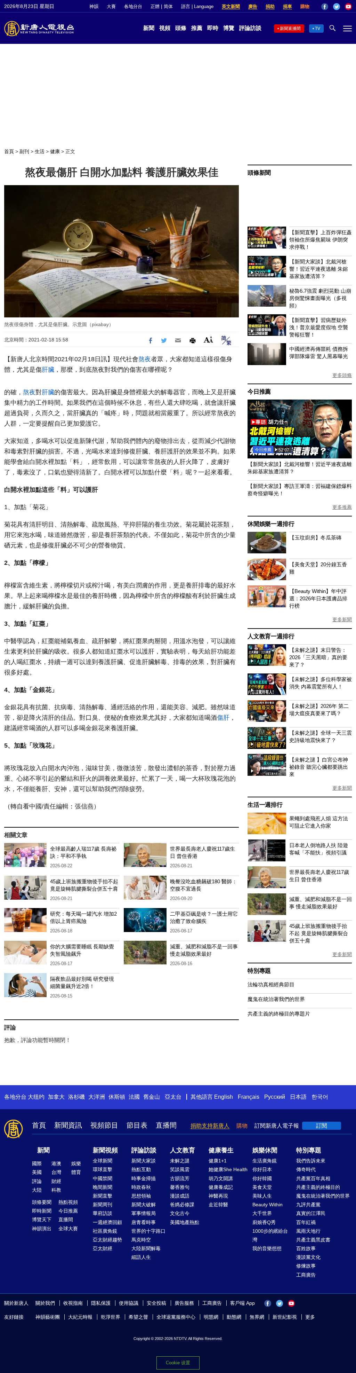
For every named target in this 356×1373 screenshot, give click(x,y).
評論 (37, 1181)
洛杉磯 (76, 1097)
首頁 (9, 151)
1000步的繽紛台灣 (270, 1235)
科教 (56, 1190)
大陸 (37, 1190)
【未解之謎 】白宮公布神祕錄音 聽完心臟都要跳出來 (318, 767)
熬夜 (144, 359)
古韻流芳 (179, 1178)
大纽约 (36, 1097)
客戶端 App (242, 1303)
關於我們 (45, 1303)
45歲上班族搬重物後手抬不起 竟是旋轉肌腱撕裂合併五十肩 (318, 933)
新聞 (148, 28)
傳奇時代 (306, 1169)
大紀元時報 (80, 1317)
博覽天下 (41, 1219)
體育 (76, 1172)
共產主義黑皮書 (313, 1239)
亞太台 (173, 1097)
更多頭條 (342, 375)
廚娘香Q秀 (264, 1222)
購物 (304, 6)
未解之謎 (179, 1160)
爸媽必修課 (182, 1204)
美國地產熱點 (184, 1222)
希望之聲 (138, 1317)
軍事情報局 (143, 1213)
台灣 (56, 1172)
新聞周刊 (102, 1204)
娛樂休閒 (264, 1150)
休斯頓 (116, 1097)
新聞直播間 (290, 28)
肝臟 (48, 369)
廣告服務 (184, 1303)
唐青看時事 (143, 1222)
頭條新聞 (259, 172)
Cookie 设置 (178, 1362)
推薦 (196, 28)
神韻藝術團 (47, 1317)
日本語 (298, 1097)
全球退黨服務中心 (175, 1317)
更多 (310, 1317)
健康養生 (221, 1150)
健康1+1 (218, 1160)
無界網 (257, 1317)
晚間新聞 (102, 1187)
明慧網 (211, 1317)
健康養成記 (221, 1187)
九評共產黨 (308, 1204)
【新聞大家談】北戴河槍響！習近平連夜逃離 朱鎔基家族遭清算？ (318, 269)
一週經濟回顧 (107, 1222)
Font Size (208, 339)
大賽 (111, 6)
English (223, 1097)
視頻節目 (104, 1125)
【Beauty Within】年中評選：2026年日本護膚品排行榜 (318, 598)
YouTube (348, 6)
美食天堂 (262, 1187)
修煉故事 (306, 1266)
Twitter (336, 6)
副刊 (24, 151)
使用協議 (128, 1303)
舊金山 (151, 1097)
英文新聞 (231, 6)
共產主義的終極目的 (318, 1187)
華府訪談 (102, 1213)
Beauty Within (267, 1204)
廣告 (252, 6)
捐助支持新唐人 (210, 1126)
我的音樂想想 (267, 1248)
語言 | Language (197, 6)
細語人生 (141, 1257)
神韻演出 (41, 1228)
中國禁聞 (102, 1178)
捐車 (287, 6)
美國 (37, 1172)
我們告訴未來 (310, 1160)
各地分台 (133, 6)
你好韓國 (262, 1178)
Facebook (324, 6)
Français (248, 1097)
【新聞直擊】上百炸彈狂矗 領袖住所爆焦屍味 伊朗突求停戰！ (320, 239)
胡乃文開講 (221, 1178)
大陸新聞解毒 (146, 1248)
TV (317, 28)
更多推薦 (342, 507)
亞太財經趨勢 (107, 1239)
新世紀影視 (285, 1317)
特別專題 (259, 971)
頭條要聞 (41, 1202)
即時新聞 (41, 1211)
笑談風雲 (179, 1169)
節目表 (137, 1125)
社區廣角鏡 (105, 1231)
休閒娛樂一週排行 (271, 524)
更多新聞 (342, 619)
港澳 (56, 1163)
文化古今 (179, 1213)
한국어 (320, 1097)
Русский (274, 1097)
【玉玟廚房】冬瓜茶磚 (315, 537)
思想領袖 (141, 1196)
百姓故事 (306, 1248)
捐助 (270, 6)
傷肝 (223, 717)
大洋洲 (96, 1097)
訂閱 (321, 1126)
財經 (56, 1181)
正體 (155, 6)
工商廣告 (306, 1275)
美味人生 (262, 1196)
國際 (37, 1163)
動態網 (234, 1317)
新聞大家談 (143, 1160)
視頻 (164, 28)
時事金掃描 (143, 1178)
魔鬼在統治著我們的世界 (276, 999)
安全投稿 (156, 1303)
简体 (168, 6)
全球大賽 (68, 1228)
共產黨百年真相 (313, 1178)
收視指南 (73, 1303)
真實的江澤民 (310, 1213)
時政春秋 (141, 1187)
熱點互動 (141, 1169)
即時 (212, 28)
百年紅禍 (306, 1222)
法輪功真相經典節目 (271, 984)
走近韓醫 (218, 1204)
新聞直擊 (102, 1196)
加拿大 (56, 1097)
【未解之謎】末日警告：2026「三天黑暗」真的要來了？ (318, 657)
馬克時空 (141, 1239)
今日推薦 (259, 391)
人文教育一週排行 (271, 636)
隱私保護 (101, 1303)
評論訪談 (250, 28)
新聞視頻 (105, 1150)
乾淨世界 (110, 1317)
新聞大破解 (143, 1204)
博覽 (228, 28)
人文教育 (182, 1150)
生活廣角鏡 (264, 1160)
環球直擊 (102, 1169)
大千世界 (262, 1213)
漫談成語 (179, 1196)
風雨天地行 (308, 1231)
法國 (134, 1097)
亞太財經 (102, 1248)
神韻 (93, 6)
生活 (39, 151)
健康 (55, 151)
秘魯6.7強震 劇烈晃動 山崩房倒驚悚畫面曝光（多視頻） (320, 298)
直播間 (166, 1125)
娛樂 (76, 1163)
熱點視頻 (68, 1202)
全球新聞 (102, 1160)
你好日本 (262, 1169)
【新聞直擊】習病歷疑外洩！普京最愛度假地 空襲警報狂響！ (318, 327)
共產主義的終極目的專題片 (279, 1014)
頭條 (180, 28)
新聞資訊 (68, 1125)
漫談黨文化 (308, 1257)
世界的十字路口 (148, 1231)
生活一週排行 (265, 805)
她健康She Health (228, 1169)
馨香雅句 (179, 1187)
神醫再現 (218, 1196)
